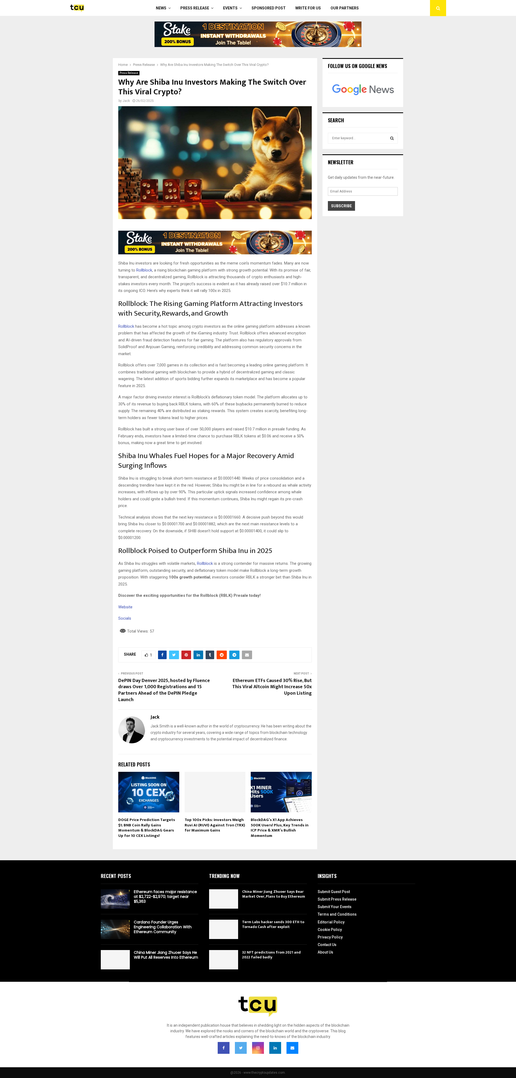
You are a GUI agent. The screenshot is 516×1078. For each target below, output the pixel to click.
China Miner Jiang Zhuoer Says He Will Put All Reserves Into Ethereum (166, 955)
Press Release (194, 8)
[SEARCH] (392, 138)
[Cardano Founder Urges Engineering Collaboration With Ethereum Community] (115, 929)
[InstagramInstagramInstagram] (258, 1048)
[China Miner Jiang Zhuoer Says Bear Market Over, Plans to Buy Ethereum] (223, 899)
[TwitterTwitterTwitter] (241, 1048)
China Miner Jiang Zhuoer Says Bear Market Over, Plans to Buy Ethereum (273, 893)
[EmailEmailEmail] (292, 1048)
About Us (325, 952)
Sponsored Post (269, 8)
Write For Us (308, 8)
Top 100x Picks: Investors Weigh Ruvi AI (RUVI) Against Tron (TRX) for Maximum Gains (215, 825)
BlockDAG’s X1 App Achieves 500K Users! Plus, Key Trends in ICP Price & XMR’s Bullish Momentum (280, 827)
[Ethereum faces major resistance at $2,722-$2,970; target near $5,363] (115, 899)
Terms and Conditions (337, 914)
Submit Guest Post (334, 892)
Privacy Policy (330, 937)
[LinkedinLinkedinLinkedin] (275, 1048)
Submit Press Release (337, 899)
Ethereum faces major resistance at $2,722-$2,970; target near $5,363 (165, 896)
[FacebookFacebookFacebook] (224, 1048)
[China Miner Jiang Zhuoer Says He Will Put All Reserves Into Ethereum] (115, 959)
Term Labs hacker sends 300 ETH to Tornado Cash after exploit (273, 924)
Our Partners (345, 8)
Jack (126, 101)
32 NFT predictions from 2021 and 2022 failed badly (271, 954)
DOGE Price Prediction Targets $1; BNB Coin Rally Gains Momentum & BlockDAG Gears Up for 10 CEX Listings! (146, 827)
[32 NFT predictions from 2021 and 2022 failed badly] (223, 959)
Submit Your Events (335, 907)
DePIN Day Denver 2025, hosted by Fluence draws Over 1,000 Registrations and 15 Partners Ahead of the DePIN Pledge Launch (164, 690)
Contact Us (327, 945)
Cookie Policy (330, 929)
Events (230, 8)
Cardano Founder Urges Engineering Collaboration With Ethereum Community (163, 926)
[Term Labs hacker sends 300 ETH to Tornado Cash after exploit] (223, 929)
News (161, 8)
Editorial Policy (331, 922)
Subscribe (341, 206)
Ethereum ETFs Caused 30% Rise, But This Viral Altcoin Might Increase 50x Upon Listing (272, 687)
